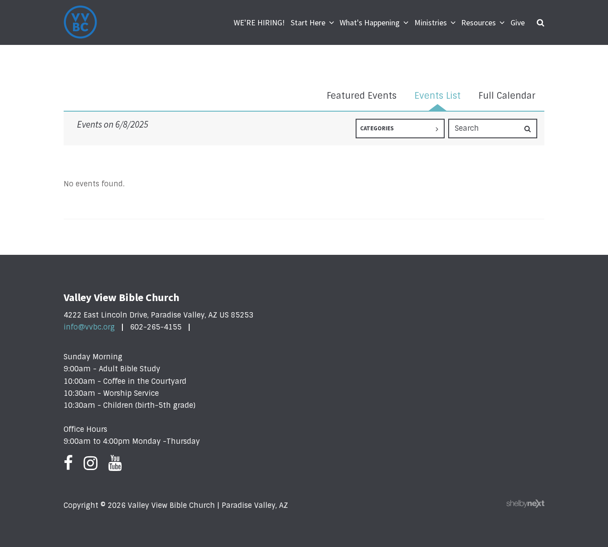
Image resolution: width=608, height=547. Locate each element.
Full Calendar (506, 95)
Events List (437, 95)
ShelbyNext (525, 503)
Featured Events (362, 95)
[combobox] (400, 128)
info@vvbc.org (89, 327)
